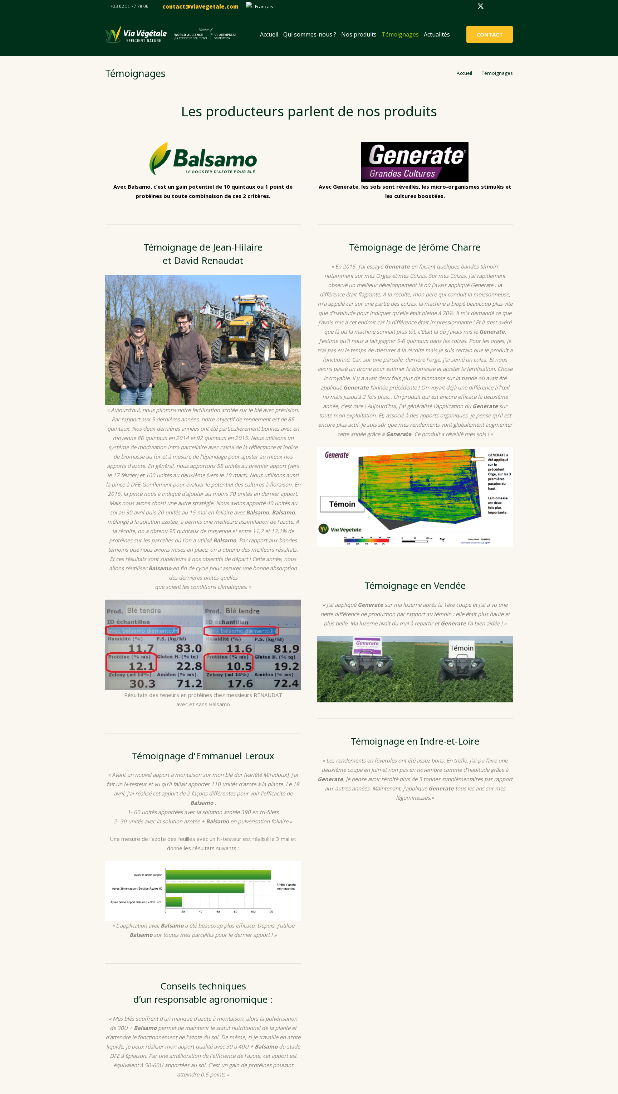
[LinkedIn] (493, 6)
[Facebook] (467, 6)
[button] (262, 6)
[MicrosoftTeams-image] (136, 34)
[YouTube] (506, 6)
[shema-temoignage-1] (203, 891)
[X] (480, 6)
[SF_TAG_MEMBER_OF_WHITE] (205, 34)
